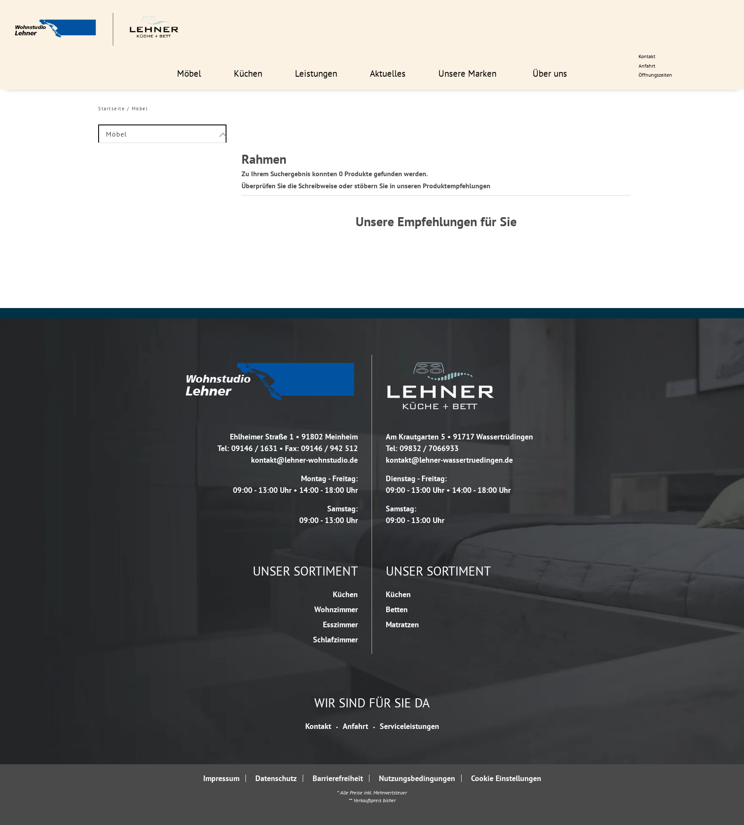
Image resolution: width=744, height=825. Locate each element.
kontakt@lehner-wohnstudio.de (304, 460)
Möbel (140, 109)
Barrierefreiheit (338, 778)
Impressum (221, 778)
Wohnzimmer (336, 609)
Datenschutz (276, 778)
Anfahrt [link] (647, 65)
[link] (189, 73)
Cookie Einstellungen (506, 778)
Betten (397, 609)
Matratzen (402, 624)
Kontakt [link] (647, 56)
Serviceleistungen (409, 726)
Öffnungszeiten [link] (655, 75)
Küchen (345, 594)
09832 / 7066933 (429, 448)
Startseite (111, 109)
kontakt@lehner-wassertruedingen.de (449, 460)
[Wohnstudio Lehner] (96, 29)
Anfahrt (355, 726)
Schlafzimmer (335, 639)
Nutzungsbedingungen (417, 778)
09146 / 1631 (254, 448)
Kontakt (318, 726)
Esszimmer (340, 624)
